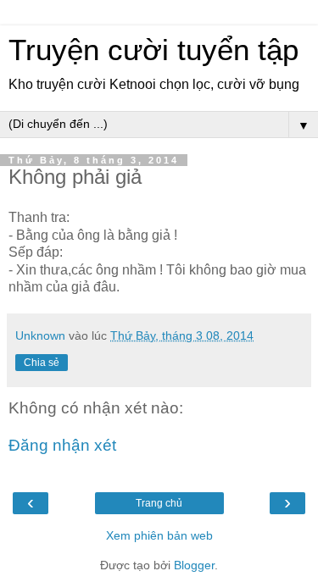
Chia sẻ (41, 363)
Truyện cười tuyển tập (153, 50)
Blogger (194, 565)
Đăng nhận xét (62, 445)
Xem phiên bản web (159, 535)
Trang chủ (159, 503)
